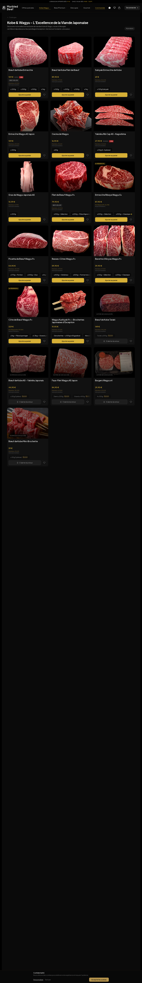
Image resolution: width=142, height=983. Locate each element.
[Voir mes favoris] (114, 8)
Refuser (48, 980)
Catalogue (12, 17)
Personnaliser (38, 980)
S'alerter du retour (112, 341)
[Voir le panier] (119, 8)
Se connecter (131, 8)
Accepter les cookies (99, 980)
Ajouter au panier (25, 95)
